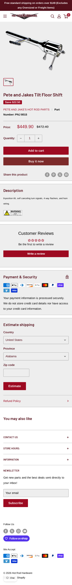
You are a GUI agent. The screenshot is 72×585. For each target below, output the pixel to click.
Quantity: (9, 138)
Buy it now (36, 161)
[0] (66, 16)
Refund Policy (12, 401)
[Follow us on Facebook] (5, 531)
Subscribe (15, 503)
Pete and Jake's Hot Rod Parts (26, 109)
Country (8, 332)
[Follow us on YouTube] (24, 531)
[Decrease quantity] (20, 138)
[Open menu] (5, 16)
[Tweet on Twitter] (60, 174)
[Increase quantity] (38, 138)
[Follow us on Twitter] (12, 531)
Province (9, 348)
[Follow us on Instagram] (18, 531)
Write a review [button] (36, 253)
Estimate (14, 386)
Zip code (9, 365)
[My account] (59, 16)
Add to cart (36, 150)
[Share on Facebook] (47, 174)
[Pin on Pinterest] (53, 174)
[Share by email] (66, 174)
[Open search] (52, 16)
